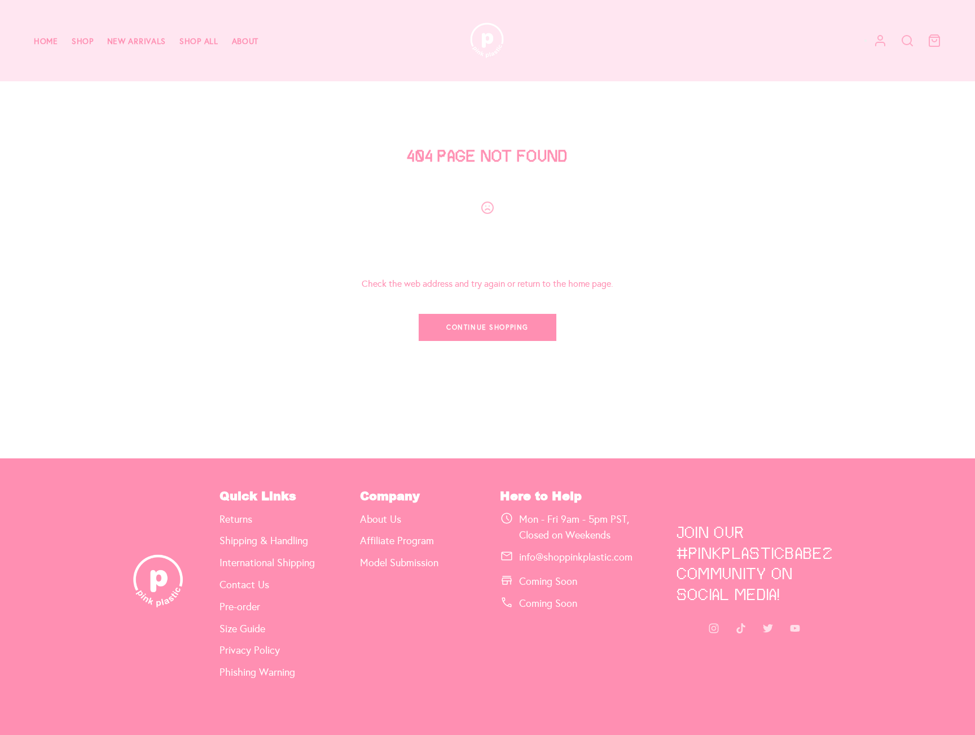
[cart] (934, 40)
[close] (907, 40)
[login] (880, 40)
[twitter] (767, 628)
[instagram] (713, 628)
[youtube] (795, 628)
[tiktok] (740, 628)
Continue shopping (487, 327)
